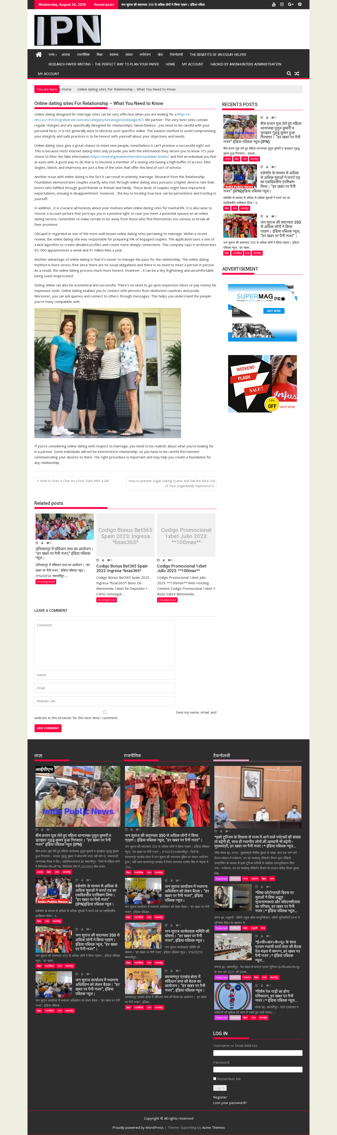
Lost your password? (230, 1102)
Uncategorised (46, 581)
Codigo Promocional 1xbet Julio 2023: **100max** (186, 536)
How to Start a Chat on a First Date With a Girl (74, 481)
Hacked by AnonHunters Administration (246, 64)
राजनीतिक (83, 55)
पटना (245, 878)
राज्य (51, 55)
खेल (160, 55)
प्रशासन (247, 977)
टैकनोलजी (176, 55)
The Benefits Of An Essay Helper (218, 55)
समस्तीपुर (254, 159)
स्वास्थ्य (114, 55)
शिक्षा (99, 55)
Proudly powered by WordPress (138, 1127)
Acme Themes (213, 1127)
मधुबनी (254, 928)
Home (170, 64)
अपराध (65, 55)
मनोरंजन (145, 55)
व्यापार (129, 55)
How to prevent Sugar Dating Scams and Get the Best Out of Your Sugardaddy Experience (172, 483)
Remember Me (229, 1078)
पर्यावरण (254, 878)
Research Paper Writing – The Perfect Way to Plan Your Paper (104, 64)
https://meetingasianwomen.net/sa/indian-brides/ (130, 156)
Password (221, 1062)
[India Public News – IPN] (39, 54)
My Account (193, 64)
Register (220, 1097)
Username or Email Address (235, 1045)
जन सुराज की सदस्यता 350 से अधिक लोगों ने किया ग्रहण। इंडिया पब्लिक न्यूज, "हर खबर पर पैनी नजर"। (182, 4)
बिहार (237, 159)
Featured (221, 878)
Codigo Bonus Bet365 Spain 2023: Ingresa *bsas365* (125, 536)
